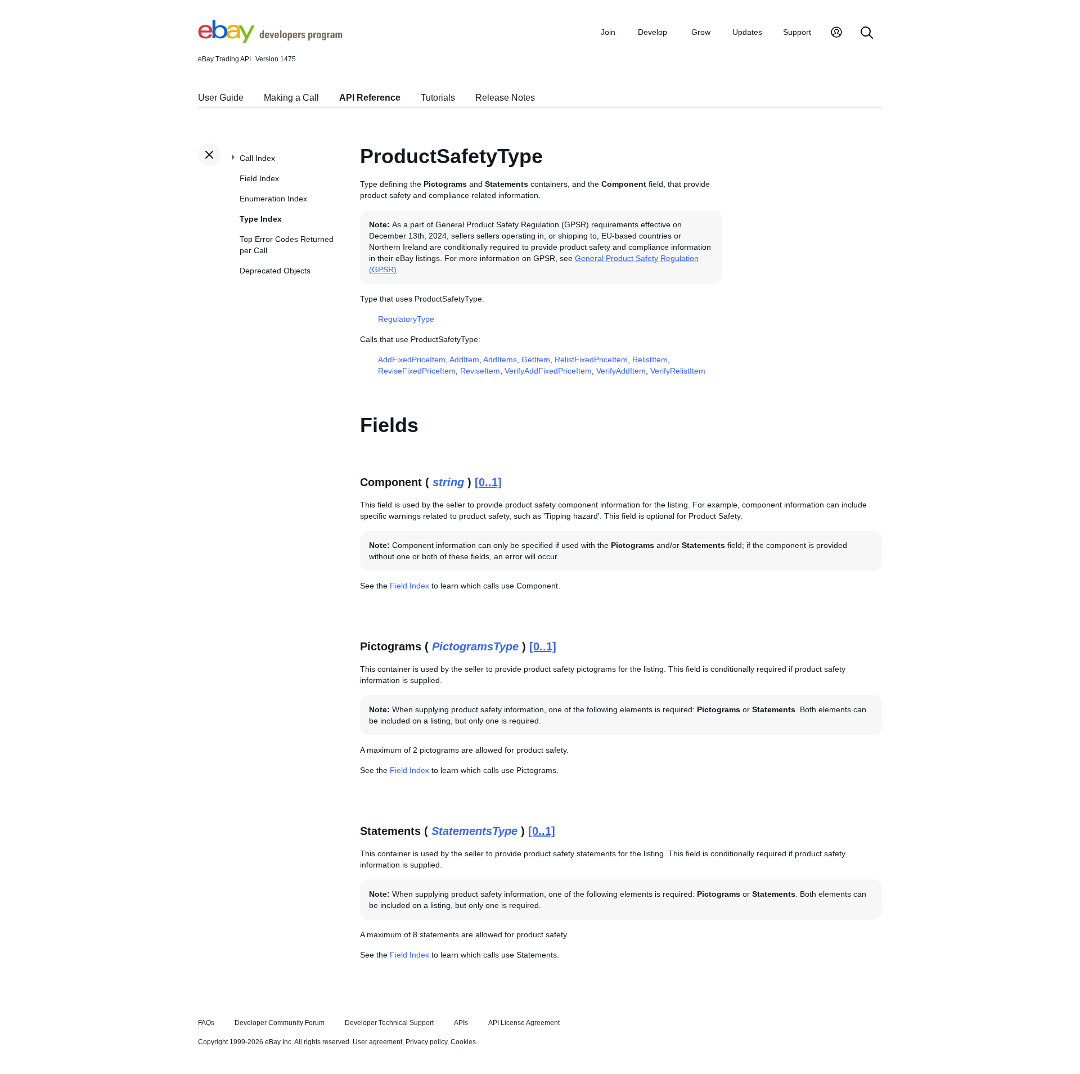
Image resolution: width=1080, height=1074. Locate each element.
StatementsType (474, 831)
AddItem (464, 359)
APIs (461, 1023)
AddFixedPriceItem (412, 359)
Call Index (257, 158)
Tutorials (438, 97)
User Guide (221, 97)
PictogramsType (475, 646)
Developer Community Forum (280, 1023)
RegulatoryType (406, 318)
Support (797, 32)
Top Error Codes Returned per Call (287, 245)
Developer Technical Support (389, 1023)
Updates (747, 32)
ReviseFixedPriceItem (417, 370)
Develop (652, 32)
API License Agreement (524, 1023)
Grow (700, 32)
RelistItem (650, 359)
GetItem (535, 359)
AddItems (500, 359)
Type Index (261, 218)
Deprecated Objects (275, 270)
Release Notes (505, 97)
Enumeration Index (273, 198)
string (448, 482)
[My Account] (836, 33)
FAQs (206, 1023)
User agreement (377, 1042)
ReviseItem (480, 370)
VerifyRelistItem (677, 370)
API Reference (369, 97)
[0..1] (488, 482)
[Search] (867, 33)
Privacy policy (426, 1042)
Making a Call (291, 97)
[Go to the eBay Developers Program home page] (270, 39)
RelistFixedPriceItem (591, 359)
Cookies (463, 1042)
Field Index (259, 178)
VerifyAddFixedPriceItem (548, 370)
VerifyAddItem (621, 370)
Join (608, 32)
